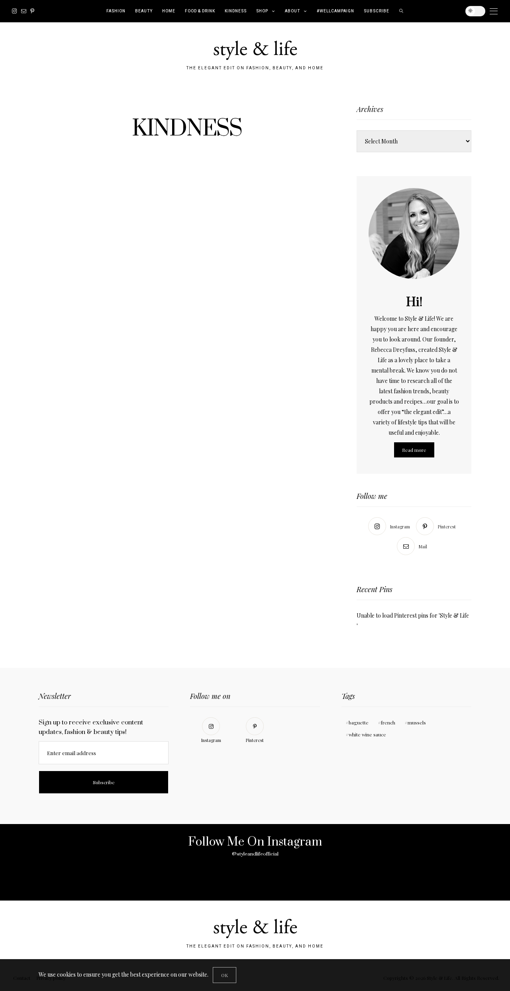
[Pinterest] (32, 11)
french (388, 722)
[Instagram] (14, 11)
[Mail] (23, 11)
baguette (359, 722)
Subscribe (376, 11)
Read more (414, 450)
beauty (144, 11)
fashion (116, 11)
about (292, 11)
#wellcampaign (335, 11)
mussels (417, 722)
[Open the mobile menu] (493, 11)
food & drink (200, 11)
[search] (401, 11)
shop (262, 11)
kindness (236, 11)
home (168, 11)
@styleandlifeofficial (255, 854)
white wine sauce (367, 734)
